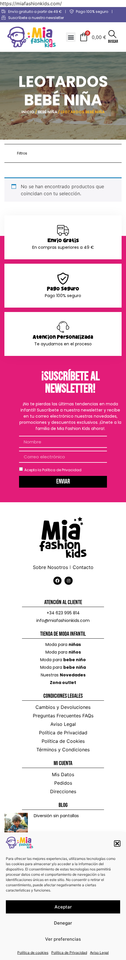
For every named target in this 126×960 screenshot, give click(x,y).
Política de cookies (32, 952)
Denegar (63, 923)
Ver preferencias (63, 939)
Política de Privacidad (69, 952)
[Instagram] (68, 581)
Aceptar (63, 907)
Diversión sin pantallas (56, 816)
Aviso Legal (99, 952)
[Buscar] (112, 34)
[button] (117, 843)
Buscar (113, 41)
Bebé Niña (47, 112)
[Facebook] (57, 581)
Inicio (27, 112)
